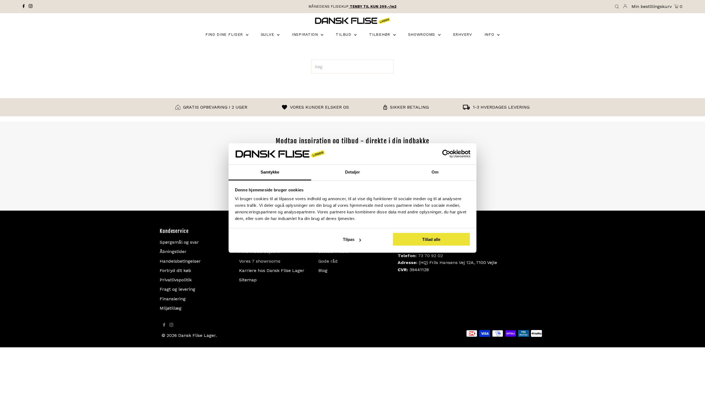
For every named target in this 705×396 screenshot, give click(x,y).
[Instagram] (30, 6)
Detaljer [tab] (352, 172)
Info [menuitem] (490, 34)
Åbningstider (173, 251)
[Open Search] (616, 6)
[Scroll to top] (693, 385)
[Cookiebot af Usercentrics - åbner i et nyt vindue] (446, 154)
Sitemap (248, 279)
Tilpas (348, 239)
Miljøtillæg (170, 308)
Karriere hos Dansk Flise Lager (271, 270)
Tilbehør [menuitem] (380, 34)
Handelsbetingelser (180, 261)
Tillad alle (431, 239)
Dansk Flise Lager (197, 335)
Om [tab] (435, 172)
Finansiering (173, 298)
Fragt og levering (177, 289)
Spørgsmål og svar (179, 242)
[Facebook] (23, 6)
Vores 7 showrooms (259, 261)
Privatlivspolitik (176, 279)
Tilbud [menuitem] (344, 34)
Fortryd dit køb (175, 270)
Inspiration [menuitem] (305, 34)
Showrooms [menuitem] (422, 34)
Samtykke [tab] (270, 172)
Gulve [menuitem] (268, 34)
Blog (322, 270)
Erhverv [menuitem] (462, 34)
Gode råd (328, 261)
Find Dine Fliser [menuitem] (225, 34)
